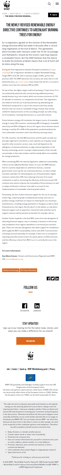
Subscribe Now (30, 341)
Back (54, 15)
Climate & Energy (32, 13)
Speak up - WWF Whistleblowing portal (34, 369)
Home (4, 13)
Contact (15, 369)
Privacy (52, 369)
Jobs (8, 369)
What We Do (15, 13)
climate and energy (11, 270)
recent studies (23, 82)
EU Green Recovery (28, 270)
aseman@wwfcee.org (14, 259)
